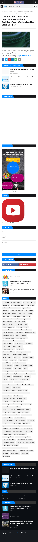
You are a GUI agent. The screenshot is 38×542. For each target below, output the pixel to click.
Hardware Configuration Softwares (23, 365)
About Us (4, 496)
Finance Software (7, 354)
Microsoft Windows (7, 382)
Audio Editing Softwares (17, 310)
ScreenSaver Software (23, 412)
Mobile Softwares (18, 382)
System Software (7, 426)
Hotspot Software (7, 368)
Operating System (7, 396)
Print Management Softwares (10, 404)
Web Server (5, 453)
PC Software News (21, 398)
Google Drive (13, 360)
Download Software (8, 343)
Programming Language (25, 404)
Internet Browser (19, 371)
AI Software (26, 302)
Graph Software (7, 363)
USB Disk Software (7, 434)
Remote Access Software (9, 409)
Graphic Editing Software (19, 363)
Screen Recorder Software (9, 412)
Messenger (27, 376)
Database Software (26, 330)
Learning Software (7, 374)
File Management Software (23, 352)
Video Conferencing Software (23, 437)
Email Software (6, 346)
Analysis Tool (6, 305)
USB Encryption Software (20, 434)
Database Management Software (11, 330)
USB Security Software (8, 437)
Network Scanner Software (9, 390)
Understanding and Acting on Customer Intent (22, 70)
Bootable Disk (6, 313)
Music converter (7, 387)
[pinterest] (27, 264)
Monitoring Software (8, 385)
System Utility (16, 426)
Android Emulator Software (18, 305)
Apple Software (26, 308)
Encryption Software (17, 346)
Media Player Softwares (29, 374)
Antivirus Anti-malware (14, 308)
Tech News (5, 428)
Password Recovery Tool (9, 398)
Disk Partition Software (21, 338)
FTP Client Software (7, 357)
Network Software (22, 390)
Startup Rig (5, 423)
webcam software (15, 453)
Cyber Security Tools (8, 324)
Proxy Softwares (7, 407)
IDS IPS (25, 368)
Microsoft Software (24, 379)
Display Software (7, 341)
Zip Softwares (6, 456)
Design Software (19, 332)
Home (3, 11)
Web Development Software (26, 450)
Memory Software (17, 376)
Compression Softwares (9, 319)
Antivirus (5, 308)
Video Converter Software (9, 439)
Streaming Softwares (15, 423)
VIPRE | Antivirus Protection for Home (21, 84)
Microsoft (5, 379)
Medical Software (7, 376)
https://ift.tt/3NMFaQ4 (24, 56)
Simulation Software (8, 418)
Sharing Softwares (26, 415)
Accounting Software (16, 302)
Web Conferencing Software (10, 450)
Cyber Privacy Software (19, 321)
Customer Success (7, 321)
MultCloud (17, 385)
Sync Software (26, 423)
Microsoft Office (14, 379)
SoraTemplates (22, 539)
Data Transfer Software (22, 327)
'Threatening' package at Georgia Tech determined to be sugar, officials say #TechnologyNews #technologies (21, 523)
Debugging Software (8, 332)
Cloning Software (7, 316)
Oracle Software (18, 396)
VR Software (15, 445)
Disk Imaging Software (8, 338)
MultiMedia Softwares (27, 385)
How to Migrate (17, 368)
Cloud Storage (26, 316)
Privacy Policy (5, 498)
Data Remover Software (8, 327)
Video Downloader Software (25, 439)
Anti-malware (30, 305)
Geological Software (28, 357)
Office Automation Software (22, 393)
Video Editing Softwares (8, 442)
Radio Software (17, 407)
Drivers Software (19, 343)
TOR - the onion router (17, 514)
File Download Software (8, 352)
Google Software (23, 360)
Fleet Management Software (20, 354)
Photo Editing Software (17, 401)
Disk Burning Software (8, 335)
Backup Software (29, 310)
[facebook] (10, 264)
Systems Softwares (26, 426)
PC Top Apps (16, 533)
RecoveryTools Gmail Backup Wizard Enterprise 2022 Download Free (20, 282)
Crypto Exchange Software (23, 319)
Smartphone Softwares (8, 420)
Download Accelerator (19, 341)
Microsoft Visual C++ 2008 (17, 274)
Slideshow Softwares (20, 418)
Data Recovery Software (21, 324)
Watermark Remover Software (10, 448)
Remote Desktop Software (23, 409)
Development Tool (30, 332)
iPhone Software (30, 371)
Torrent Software (17, 431)
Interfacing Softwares (8, 371)
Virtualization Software (28, 442)
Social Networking (20, 420)
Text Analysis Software (26, 428)
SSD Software (30, 420)
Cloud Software (17, 316)
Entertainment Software (8, 349)
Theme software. (7, 431)
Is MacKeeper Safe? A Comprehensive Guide (23, 77)
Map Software (17, 374)
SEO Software (16, 415)
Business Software (16, 313)
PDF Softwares (6, 401)
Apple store (6, 310)
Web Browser (23, 448)
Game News (17, 357)
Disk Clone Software (21, 335)
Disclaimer (22, 498)
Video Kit (19, 442)
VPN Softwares (6, 445)
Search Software (7, 415)
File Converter (20, 349)
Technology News (14, 428)
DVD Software (28, 343)
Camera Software (27, 313)
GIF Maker (5, 360)
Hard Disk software (7, 365)
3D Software (6, 302)
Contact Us (22, 496)
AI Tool (33, 302)
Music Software (16, 387)
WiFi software (25, 453)
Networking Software (8, 393)
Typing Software (28, 431)
